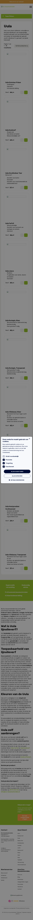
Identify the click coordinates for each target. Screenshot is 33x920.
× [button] (29, 438)
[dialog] (16, 460)
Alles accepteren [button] (17, 471)
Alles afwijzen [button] (17, 476)
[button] (16, 480)
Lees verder (13, 452)
